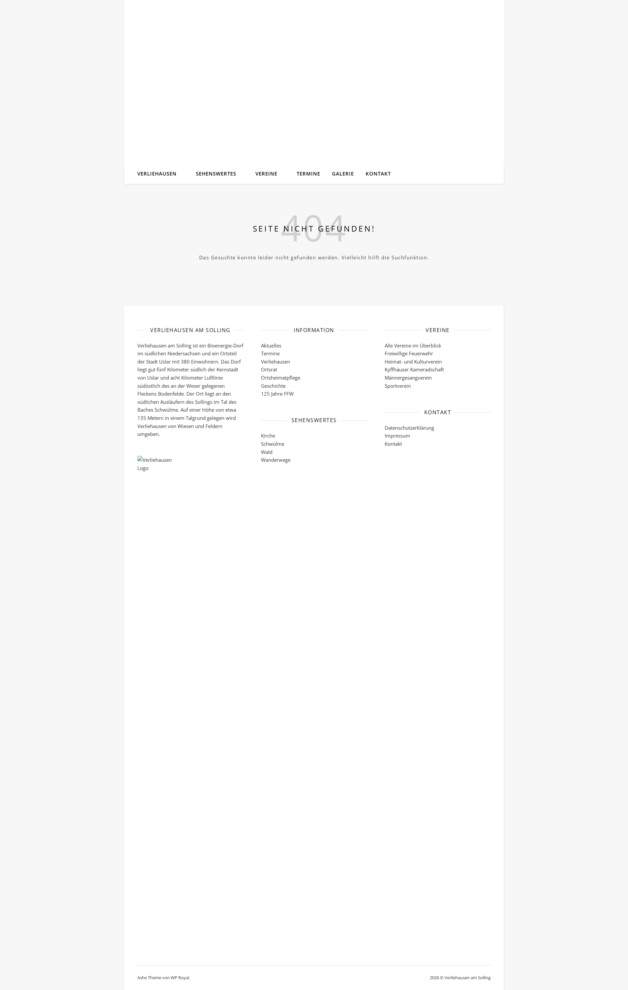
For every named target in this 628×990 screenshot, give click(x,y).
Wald (266, 452)
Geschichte (273, 386)
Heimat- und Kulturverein (413, 361)
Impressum (397, 435)
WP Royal (180, 978)
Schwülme (272, 443)
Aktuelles (271, 345)
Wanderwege (275, 460)
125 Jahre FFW (277, 393)
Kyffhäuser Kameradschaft (414, 369)
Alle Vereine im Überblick (413, 345)
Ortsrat (269, 369)
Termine (308, 173)
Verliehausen (157, 173)
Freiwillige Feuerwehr (409, 353)
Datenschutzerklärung (409, 427)
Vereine (266, 173)
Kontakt (378, 173)
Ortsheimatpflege (280, 377)
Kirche (268, 435)
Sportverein (398, 386)
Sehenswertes (216, 173)
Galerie (343, 173)
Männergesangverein (408, 377)
